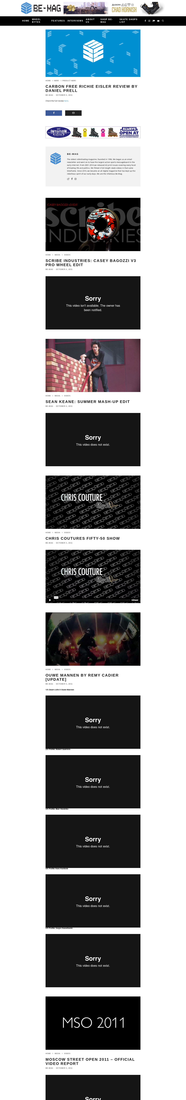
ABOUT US (90, 20)
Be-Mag (49, 95)
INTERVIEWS (75, 21)
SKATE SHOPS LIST (129, 20)
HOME (25, 21)
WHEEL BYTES (36, 20)
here (66, 101)
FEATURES (58, 21)
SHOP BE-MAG (106, 20)
